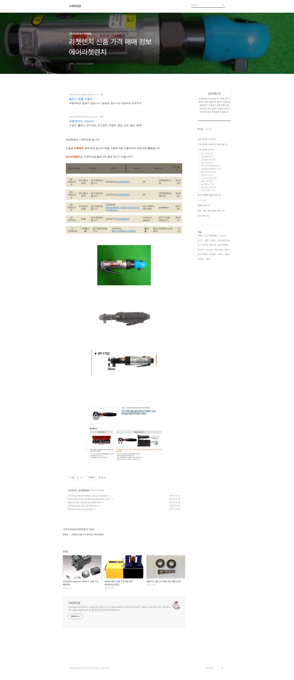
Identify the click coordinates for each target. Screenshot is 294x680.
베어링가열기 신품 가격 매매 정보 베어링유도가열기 (89, 499)
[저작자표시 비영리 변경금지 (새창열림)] (102, 477)
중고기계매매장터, (211, 236)
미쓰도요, (209, 250)
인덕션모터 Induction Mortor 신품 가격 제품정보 (87, 495)
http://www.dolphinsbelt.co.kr (84, 94)
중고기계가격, (203, 245)
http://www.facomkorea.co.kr (83, 116)
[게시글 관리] (81, 477)
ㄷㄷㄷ (202, 200)
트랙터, (200, 236)
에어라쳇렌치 (123, 182)
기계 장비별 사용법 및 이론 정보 (212, 144)
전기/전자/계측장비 (211, 166)
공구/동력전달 (83, 490)
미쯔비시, (201, 259)
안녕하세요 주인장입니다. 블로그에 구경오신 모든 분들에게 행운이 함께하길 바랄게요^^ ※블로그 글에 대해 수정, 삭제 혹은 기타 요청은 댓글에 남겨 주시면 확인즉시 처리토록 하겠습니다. (119, 608)
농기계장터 (207, 184)
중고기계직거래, (224, 240)
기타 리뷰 (203, 216)
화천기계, (213, 245)
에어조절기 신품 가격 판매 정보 (80, 509)
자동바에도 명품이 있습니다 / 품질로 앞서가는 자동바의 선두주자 (105, 103)
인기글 (209, 129)
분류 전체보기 (207, 139)
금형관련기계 (207, 157)
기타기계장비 (208, 190)
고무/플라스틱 (208, 160)
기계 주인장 (72, 490)
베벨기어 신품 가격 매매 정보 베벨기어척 (84, 502)
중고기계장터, (203, 254)
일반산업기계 (208, 187)
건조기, (200, 240)
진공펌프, (213, 254)
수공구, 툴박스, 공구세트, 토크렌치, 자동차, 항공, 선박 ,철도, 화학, (105, 125)
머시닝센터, (218, 250)
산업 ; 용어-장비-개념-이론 (211, 210)
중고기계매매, (223, 245)
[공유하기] (77, 477)
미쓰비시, (223, 236)
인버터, (220, 254)
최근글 (200, 129)
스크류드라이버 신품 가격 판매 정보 (82, 505)
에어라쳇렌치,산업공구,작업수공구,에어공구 (122, 209)
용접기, (214, 240)
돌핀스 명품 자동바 (81, 99)
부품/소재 (206, 181)
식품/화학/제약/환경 (211, 169)
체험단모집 (204, 205)
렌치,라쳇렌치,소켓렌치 (124, 231)
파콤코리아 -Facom (81, 121)
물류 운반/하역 (208, 172)
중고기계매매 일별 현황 (209, 195)
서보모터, (201, 250)
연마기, (208, 259)
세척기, (207, 240)
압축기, (227, 250)
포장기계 (207, 163)
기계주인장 (75, 6)
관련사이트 (210, 668)
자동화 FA (207, 175)
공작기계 (207, 154)
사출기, (227, 254)
